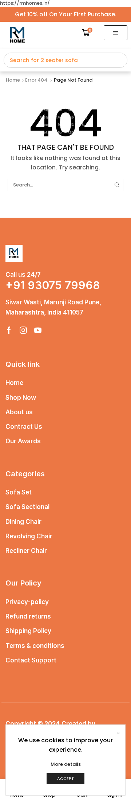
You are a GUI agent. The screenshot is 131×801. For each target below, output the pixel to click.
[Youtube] (37, 330)
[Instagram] (23, 330)
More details (66, 764)
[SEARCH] (117, 185)
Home (13, 80)
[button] (87, 32)
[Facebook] (8, 330)
